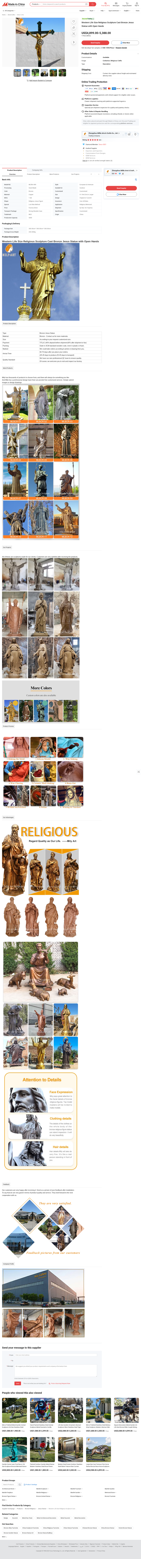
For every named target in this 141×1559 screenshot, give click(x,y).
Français (43, 1546)
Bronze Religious (75, 1496)
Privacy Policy (101, 1551)
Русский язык (52, 1546)
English (22, 1546)
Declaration (92, 1551)
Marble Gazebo (109, 1489)
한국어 (87, 1546)
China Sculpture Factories (30, 1528)
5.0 (113, 174)
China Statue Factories (70, 1528)
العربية (81, 1546)
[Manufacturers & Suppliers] (13, 4)
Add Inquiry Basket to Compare (40, 80)
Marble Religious (41, 1492)
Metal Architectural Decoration (46, 1518)
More (4, 1537)
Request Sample (121, 48)
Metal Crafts (20, 15)
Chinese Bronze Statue (89, 1528)
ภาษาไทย (104, 1546)
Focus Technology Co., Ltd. (57, 1551)
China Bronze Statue (107, 1528)
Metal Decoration (79, 1518)
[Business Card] (136, 179)
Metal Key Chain (27, 1518)
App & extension (114, 11)
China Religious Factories (51, 1528)
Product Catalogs (31, 1484)
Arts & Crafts (11, 15)
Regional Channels (95, 1544)
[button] (95, 174)
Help (102, 11)
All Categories (9, 11)
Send (17, 1383)
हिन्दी (98, 1546)
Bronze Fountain (110, 1496)
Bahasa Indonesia (128, 1546)
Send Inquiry (95, 43)
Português (36, 1546)
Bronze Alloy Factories (11, 1528)
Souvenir (15, 1518)
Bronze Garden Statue (11, 1533)
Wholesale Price (73, 1544)
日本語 (93, 1546)
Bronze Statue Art (28, 1533)
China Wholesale (62, 1544)
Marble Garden (75, 1492)
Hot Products (20, 1544)
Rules (137, 11)
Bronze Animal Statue (43, 1496)
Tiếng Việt (118, 1546)
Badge (6, 1518)
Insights (122, 1544)
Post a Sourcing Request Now (59, 1383)
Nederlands (74, 1546)
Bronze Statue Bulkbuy (45, 1533)
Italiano (60, 1546)
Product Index (106, 1544)
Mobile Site (115, 1544)
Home (3, 15)
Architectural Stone (8, 1489)
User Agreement (82, 1551)
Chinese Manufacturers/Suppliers (46, 1544)
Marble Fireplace (7, 1492)
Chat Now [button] (126, 43)
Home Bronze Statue (125, 1528)
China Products (30, 1544)
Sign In (85, 161)
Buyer (91, 11)
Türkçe (111, 1546)
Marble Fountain (75, 1489)
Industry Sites (84, 1544)
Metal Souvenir (65, 1518)
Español (29, 1546)
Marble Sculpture (41, 1489)
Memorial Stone (110, 1492)
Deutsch (67, 1546)
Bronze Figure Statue (8, 1496)
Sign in (137, 5)
